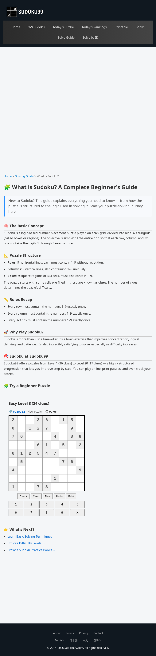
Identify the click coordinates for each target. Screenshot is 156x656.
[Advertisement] (78, 76)
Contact (98, 633)
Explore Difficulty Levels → (26, 543)
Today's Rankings (94, 27)
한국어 (97, 640)
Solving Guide (24, 176)
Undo (59, 496)
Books (140, 27)
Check (23, 496)
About (57, 633)
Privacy (83, 633)
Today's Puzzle (63, 27)
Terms (70, 633)
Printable (121, 27)
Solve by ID (90, 37)
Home (15, 27)
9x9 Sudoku (36, 27)
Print (71, 496)
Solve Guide (66, 37)
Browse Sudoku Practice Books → (31, 550)
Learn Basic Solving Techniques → (31, 536)
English (59, 640)
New (47, 496)
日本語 (73, 640)
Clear (36, 496)
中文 (85, 640)
